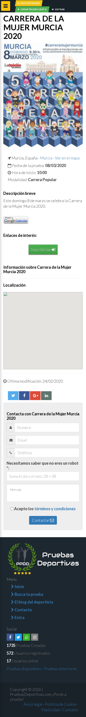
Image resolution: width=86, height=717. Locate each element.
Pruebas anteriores (60, 668)
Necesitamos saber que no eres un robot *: (43, 465)
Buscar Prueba (30, 3)
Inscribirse (41, 249)
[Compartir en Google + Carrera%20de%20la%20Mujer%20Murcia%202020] (35, 395)
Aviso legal (33, 704)
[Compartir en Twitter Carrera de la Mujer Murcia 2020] (13, 395)
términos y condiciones (55, 508)
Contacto (70, 709)
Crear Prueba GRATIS (33, 9)
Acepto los (45, 508)
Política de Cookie (60, 704)
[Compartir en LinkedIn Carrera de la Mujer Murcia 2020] (46, 395)
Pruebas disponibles (24, 668)
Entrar (60, 9)
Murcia (46, 157)
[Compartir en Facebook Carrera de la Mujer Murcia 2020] (24, 395)
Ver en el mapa (67, 157)
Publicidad (50, 709)
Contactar (41, 520)
